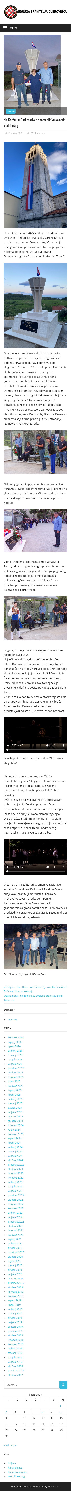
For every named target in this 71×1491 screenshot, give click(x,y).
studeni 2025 (15, 1072)
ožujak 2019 (15, 1317)
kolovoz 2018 (15, 1344)
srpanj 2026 (15, 1042)
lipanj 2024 (14, 1142)
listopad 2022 (16, 1204)
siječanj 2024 (15, 1160)
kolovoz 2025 (15, 1085)
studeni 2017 (15, 1375)
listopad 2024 (16, 1125)
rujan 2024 (14, 1129)
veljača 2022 (15, 1217)
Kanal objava (15, 1467)
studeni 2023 (15, 1169)
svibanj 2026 (15, 1050)
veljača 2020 (15, 1274)
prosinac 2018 (16, 1331)
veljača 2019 (15, 1322)
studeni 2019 (15, 1287)
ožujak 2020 (15, 1269)
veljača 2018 (15, 1361)
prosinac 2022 (16, 1195)
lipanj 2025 (14, 1094)
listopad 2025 (16, 1077)
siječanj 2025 (15, 1116)
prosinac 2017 (16, 1370)
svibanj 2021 (15, 1243)
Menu (13, 27)
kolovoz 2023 (15, 1177)
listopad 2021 (16, 1230)
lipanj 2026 (14, 1046)
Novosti (11, 111)
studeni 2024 (15, 1120)
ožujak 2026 (15, 1059)
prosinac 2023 (16, 1164)
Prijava (12, 1463)
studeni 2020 (15, 1256)
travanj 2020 (15, 1265)
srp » (13, 1445)
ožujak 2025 (15, 1107)
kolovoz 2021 (15, 1234)
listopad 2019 (16, 1291)
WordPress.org (16, 1476)
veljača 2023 (15, 1190)
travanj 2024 (15, 1151)
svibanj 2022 (15, 1212)
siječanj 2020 (15, 1278)
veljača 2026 (15, 1063)
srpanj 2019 (15, 1300)
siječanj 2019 (15, 1326)
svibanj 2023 (15, 1182)
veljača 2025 (15, 1112)
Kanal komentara (17, 1472)
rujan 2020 (14, 1261)
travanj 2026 (15, 1055)
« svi (6, 1445)
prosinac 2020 (16, 1252)
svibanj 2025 (15, 1099)
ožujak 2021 (15, 1247)
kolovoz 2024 (15, 1134)
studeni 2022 (15, 1199)
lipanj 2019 (14, 1304)
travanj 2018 (15, 1352)
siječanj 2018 (15, 1366)
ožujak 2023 (15, 1186)
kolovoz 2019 (15, 1296)
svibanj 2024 (15, 1147)
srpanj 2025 (15, 1090)
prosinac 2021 (16, 1221)
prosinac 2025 (16, 1068)
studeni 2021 (15, 1226)
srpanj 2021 (15, 1239)
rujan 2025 (14, 1081)
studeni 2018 (15, 1335)
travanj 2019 (15, 1313)
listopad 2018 (16, 1339)
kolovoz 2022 (15, 1208)
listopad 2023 (16, 1173)
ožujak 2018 (15, 1357)
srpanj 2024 (15, 1138)
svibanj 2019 (15, 1309)
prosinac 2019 (16, 1282)
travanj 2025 (15, 1103)
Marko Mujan (38, 133)
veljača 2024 (15, 1155)
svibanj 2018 (15, 1348)
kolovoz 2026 (15, 1037)
